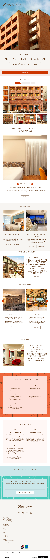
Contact (4, 528)
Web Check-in (6, 529)
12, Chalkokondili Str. (7, 518)
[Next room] (32, 184)
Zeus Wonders (6, 525)
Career (4, 533)
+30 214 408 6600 (7, 520)
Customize (34, 557)
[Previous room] (18, 184)
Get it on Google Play (7, 542)
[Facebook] (19, 513)
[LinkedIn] (30, 513)
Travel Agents (5, 535)
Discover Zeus (6, 536)
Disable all (7, 557)
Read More (8, 245)
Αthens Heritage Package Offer (37, 235)
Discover (25, 196)
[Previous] (4, 100)
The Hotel (18, 83)
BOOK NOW (17, 245)
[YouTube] (26, 513)
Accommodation (25, 83)
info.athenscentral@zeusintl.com (10, 521)
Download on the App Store (8, 540)
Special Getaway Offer (13, 234)
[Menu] (42, 4)
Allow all (43, 557)
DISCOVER (36, 276)
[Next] (46, 100)
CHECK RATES (25, 73)
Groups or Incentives (7, 527)
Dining (33, 83)
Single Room (25, 184)
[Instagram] (23, 513)
